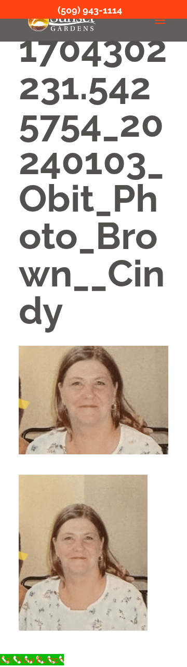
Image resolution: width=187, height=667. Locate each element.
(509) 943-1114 (90, 10)
